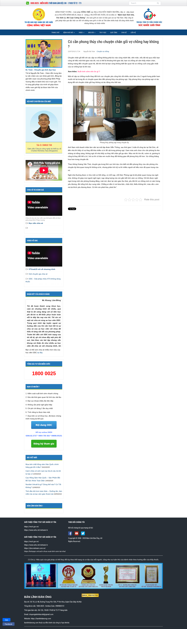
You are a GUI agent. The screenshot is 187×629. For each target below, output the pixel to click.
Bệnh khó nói (67, 33)
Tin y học (102, 32)
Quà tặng (113, 32)
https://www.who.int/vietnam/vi (36, 530)
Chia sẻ (124, 32)
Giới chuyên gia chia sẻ (38, 274)
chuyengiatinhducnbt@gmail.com (41, 614)
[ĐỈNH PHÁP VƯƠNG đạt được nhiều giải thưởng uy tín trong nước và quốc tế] (93, 576)
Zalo (6, 620)
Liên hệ (133, 32)
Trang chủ (55, 32)
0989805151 (59, 606)
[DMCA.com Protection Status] (90, 595)
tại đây (40, 353)
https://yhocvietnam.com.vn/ (35, 548)
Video (80, 33)
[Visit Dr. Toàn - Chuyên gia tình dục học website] (44, 53)
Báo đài (90, 33)
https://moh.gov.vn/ (31, 526)
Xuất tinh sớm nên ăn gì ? (89, 71)
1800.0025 (40, 606)
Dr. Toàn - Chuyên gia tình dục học (41, 70)
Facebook (8, 624)
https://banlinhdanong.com (41, 618)
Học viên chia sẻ (36, 223)
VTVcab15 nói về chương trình (42, 269)
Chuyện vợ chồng (103, 51)
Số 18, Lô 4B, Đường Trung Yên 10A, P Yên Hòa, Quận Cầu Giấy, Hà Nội (56, 602)
